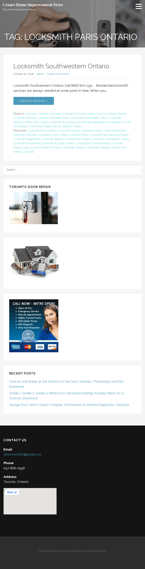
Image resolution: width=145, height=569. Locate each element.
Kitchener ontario (85, 113)
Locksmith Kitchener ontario (54, 117)
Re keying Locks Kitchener (77, 122)
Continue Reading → (33, 101)
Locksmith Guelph (91, 130)
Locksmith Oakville (52, 139)
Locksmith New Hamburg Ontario (110, 134)
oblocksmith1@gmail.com (23, 454)
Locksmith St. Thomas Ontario (93, 143)
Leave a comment (58, 73)
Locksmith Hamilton (114, 130)
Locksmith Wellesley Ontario (103, 147)
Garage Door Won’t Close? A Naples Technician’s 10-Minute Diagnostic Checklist (69, 405)
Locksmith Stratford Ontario (45, 147)
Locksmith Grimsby (69, 130)
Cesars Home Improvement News (33, 4)
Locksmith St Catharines (27, 143)
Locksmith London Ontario (53, 134)
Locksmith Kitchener (25, 117)
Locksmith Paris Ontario (77, 139)
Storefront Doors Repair (107, 122)
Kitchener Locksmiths (62, 113)
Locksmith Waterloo (74, 147)
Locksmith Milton (79, 134)
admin (40, 73)
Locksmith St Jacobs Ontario (58, 143)
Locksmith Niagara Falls (26, 139)
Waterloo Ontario (72, 126)
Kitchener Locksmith (37, 113)
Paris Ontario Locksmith (47, 122)
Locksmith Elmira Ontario (42, 130)
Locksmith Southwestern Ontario (61, 66)
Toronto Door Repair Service (44, 126)
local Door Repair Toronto (111, 113)
